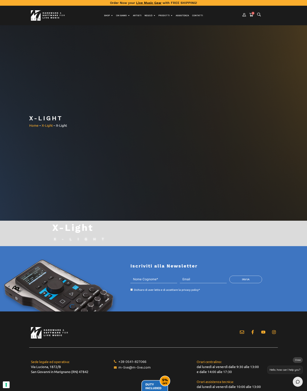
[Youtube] (263, 332)
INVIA (246, 279)
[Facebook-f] (253, 332)
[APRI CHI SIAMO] (129, 15)
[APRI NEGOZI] (154, 15)
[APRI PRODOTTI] (172, 15)
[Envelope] (242, 332)
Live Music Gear (148, 3)
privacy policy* (191, 289)
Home (34, 125)
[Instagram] (274, 332)
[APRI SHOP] (112, 15)
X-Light (47, 125)
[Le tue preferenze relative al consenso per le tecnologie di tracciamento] (6, 384)
